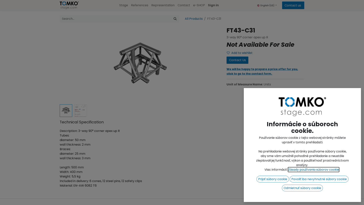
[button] (273, 179)
